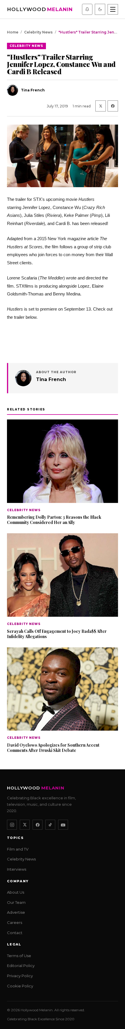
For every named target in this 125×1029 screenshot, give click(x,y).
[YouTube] (63, 825)
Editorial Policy (21, 966)
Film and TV (17, 849)
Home (12, 32)
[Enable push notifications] (87, 9)
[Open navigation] (113, 9)
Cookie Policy (20, 986)
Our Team (16, 902)
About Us (15, 892)
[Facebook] (37, 825)
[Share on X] (100, 105)
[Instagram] (12, 825)
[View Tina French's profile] (23, 378)
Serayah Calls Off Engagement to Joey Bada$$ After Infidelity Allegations (57, 633)
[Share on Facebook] (113, 105)
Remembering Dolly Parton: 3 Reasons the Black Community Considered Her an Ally (54, 519)
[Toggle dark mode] (100, 9)
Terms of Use (19, 955)
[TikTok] (50, 825)
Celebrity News (38, 32)
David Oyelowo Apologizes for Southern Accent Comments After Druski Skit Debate (53, 747)
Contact (14, 932)
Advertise (16, 912)
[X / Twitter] (25, 825)
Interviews (16, 869)
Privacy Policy (20, 975)
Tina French (51, 379)
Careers (14, 922)
